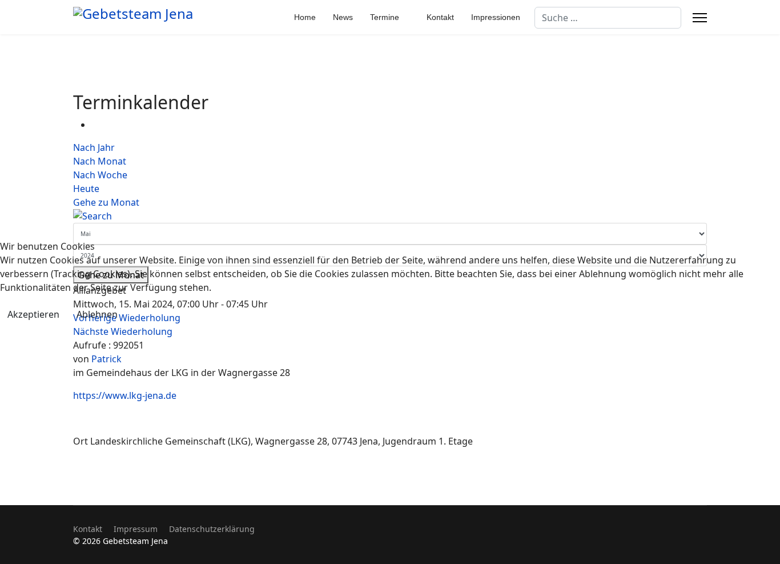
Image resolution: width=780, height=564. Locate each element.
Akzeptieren (33, 314)
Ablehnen (97, 314)
